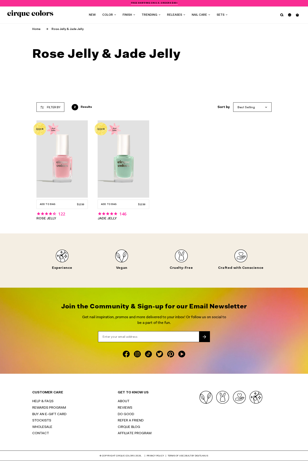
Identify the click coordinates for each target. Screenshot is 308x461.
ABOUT (123, 401)
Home (36, 29)
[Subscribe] (204, 336)
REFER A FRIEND (131, 420)
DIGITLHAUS (201, 456)
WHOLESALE (42, 427)
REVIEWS (125, 407)
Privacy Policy (155, 456)
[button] (109, 14)
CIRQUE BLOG (129, 427)
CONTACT (40, 433)
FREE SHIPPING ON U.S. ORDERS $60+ (154, 3)
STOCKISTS (41, 420)
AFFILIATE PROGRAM (134, 433)
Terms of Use (176, 456)
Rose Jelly (46, 218)
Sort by (223, 107)
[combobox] (252, 107)
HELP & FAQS (42, 401)
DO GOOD (126, 414)
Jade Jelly (107, 218)
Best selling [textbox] (246, 107)
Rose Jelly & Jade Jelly (68, 29)
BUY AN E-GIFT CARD (49, 414)
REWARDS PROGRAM (49, 407)
